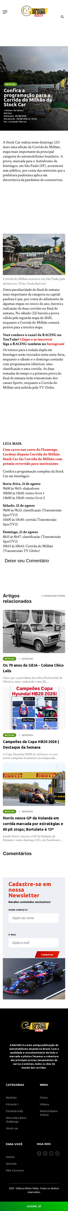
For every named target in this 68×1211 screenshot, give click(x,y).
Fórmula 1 (12, 1104)
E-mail (12, 935)
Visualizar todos (54, 596)
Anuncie (11, 1163)
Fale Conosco (15, 1170)
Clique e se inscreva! (36, 339)
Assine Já (34, 1206)
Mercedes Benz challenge (16, 1119)
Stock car (12, 1128)
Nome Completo (18, 910)
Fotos (44, 1097)
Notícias (10, 84)
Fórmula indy (14, 1111)
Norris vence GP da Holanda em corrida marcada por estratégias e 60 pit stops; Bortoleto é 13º (33, 823)
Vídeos (44, 1104)
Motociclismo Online (49, 1112)
